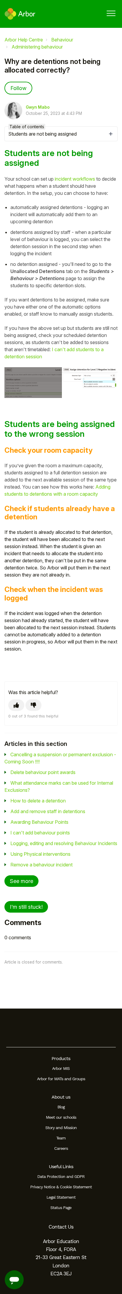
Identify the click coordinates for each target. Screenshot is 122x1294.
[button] (111, 13)
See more (21, 881)
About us (61, 1097)
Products (61, 1058)
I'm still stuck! (26, 907)
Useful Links (61, 1166)
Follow (18, 88)
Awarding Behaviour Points (39, 822)
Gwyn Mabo (38, 107)
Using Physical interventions (40, 854)
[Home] (20, 14)
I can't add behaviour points (40, 833)
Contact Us (61, 1227)
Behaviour (62, 40)
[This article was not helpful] (33, 705)
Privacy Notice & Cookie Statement (61, 1186)
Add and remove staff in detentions (47, 811)
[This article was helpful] (16, 705)
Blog (61, 1106)
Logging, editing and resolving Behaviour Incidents (63, 843)
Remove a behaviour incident (41, 865)
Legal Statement (61, 1197)
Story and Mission (61, 1127)
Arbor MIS (61, 1068)
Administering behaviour (37, 47)
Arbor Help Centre (23, 40)
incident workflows (75, 179)
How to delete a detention (38, 801)
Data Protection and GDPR (60, 1176)
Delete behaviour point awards (43, 772)
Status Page (60, 1207)
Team (60, 1138)
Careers (61, 1148)
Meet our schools (61, 1117)
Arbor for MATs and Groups (61, 1078)
